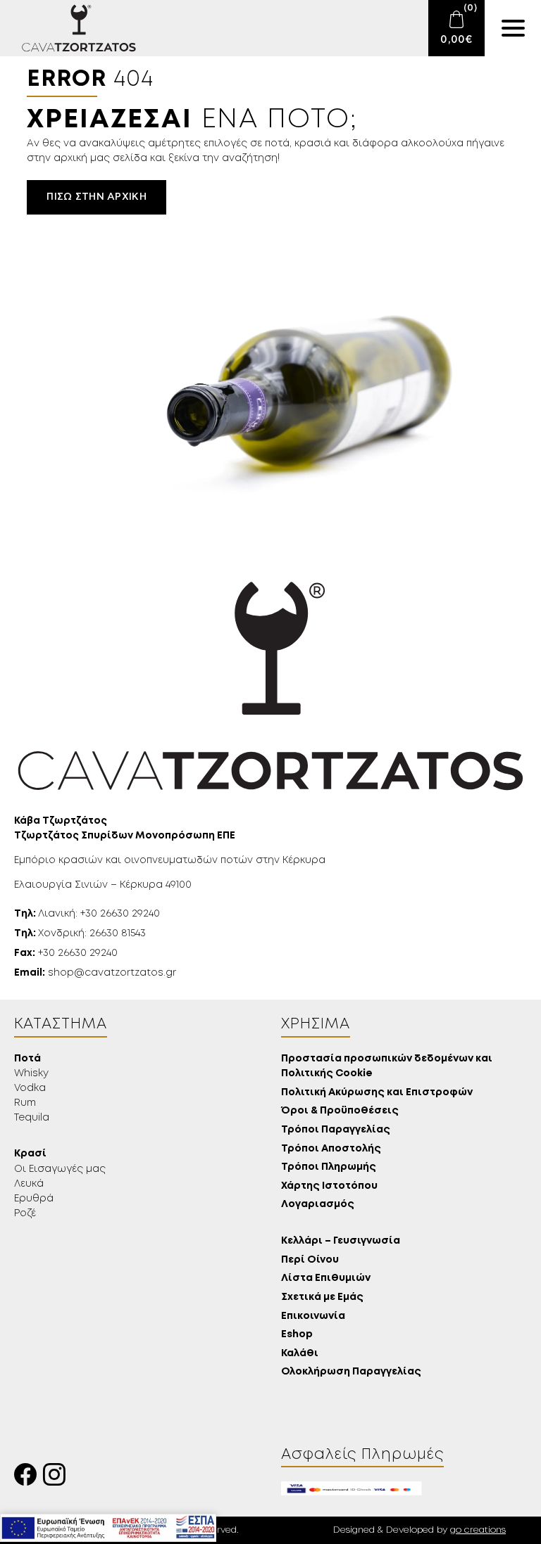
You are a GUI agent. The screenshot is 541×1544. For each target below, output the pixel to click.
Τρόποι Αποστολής (331, 1149)
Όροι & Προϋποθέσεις (340, 1111)
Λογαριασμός (317, 1204)
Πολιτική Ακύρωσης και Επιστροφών (377, 1092)
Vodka (30, 1088)
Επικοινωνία (313, 1316)
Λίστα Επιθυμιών (326, 1278)
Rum (25, 1103)
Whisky (31, 1073)
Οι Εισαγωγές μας (60, 1169)
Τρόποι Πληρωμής (328, 1167)
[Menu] (513, 28)
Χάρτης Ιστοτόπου (329, 1186)
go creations (478, 1530)
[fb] (28, 1478)
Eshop (297, 1334)
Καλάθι (299, 1353)
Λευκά (29, 1184)
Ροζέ (25, 1213)
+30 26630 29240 (66, 953)
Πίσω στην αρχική (96, 197)
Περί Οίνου (310, 1260)
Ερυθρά (34, 1198)
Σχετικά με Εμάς (322, 1297)
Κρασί (30, 1154)
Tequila (31, 1118)
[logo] (70, 28)
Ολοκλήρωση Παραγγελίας (351, 1372)
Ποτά (27, 1059)
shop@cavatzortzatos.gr (95, 973)
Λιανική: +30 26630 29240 (87, 914)
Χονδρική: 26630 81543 (80, 933)
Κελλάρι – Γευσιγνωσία (340, 1241)
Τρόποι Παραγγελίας (335, 1130)
